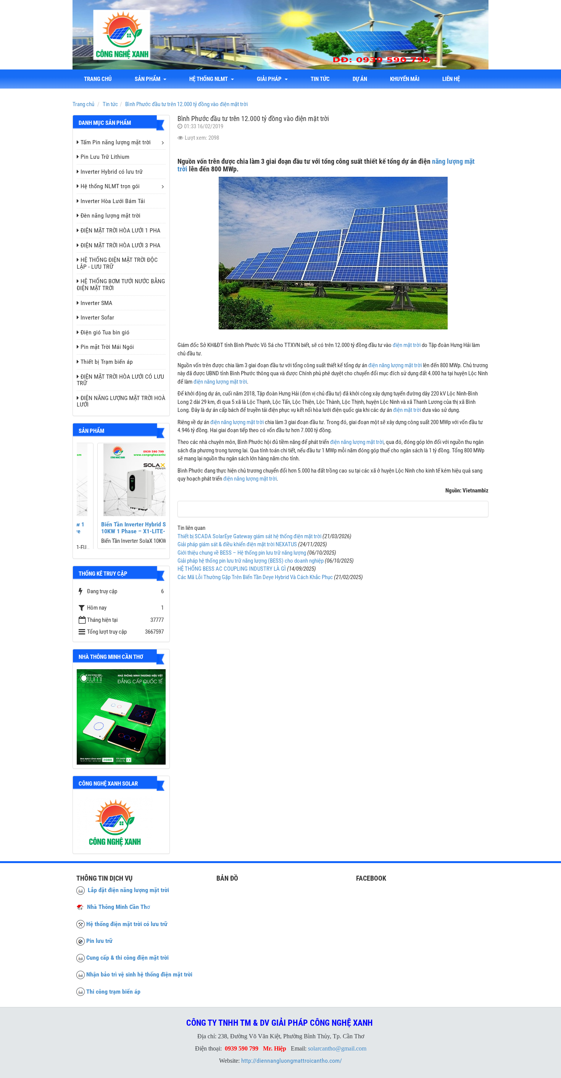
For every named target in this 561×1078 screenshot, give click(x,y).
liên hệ (451, 79)
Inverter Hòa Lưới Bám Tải (113, 201)
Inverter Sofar (97, 317)
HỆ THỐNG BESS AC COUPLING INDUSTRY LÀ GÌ (231, 568)
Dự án (360, 79)
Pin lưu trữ (99, 940)
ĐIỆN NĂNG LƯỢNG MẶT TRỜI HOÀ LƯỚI (121, 401)
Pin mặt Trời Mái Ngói (107, 346)
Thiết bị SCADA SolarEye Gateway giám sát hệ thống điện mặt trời (249, 536)
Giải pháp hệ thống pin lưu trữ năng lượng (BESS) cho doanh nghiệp (250, 560)
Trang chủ (98, 79)
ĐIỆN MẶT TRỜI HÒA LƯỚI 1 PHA (120, 230)
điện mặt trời (407, 345)
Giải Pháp (270, 79)
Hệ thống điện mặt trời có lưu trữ (127, 924)
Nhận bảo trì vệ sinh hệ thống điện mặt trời (139, 974)
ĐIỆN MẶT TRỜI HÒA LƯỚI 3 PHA (120, 245)
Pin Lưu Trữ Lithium (105, 156)
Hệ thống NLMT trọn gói (110, 186)
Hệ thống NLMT (209, 79)
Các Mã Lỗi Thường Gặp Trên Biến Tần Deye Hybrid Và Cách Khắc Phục (255, 577)
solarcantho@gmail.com (337, 1048)
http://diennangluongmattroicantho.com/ (291, 1060)
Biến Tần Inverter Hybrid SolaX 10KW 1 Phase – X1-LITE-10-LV (120, 528)
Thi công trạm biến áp (113, 991)
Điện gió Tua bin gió (105, 332)
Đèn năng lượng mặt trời (110, 215)
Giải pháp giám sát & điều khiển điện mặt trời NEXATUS (237, 544)
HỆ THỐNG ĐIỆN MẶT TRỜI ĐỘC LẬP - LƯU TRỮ (117, 263)
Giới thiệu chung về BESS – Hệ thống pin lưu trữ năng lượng (241, 552)
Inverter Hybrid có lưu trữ (112, 171)
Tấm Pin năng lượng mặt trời (116, 142)
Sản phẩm (149, 79)
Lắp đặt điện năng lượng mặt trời (127, 890)
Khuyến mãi (404, 79)
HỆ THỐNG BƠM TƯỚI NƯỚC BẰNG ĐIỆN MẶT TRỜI (121, 285)
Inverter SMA (96, 303)
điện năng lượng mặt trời (395, 365)
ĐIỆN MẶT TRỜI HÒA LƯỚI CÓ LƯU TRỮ (120, 380)
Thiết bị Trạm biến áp (107, 361)
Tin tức (320, 79)
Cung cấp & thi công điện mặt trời (127, 957)
